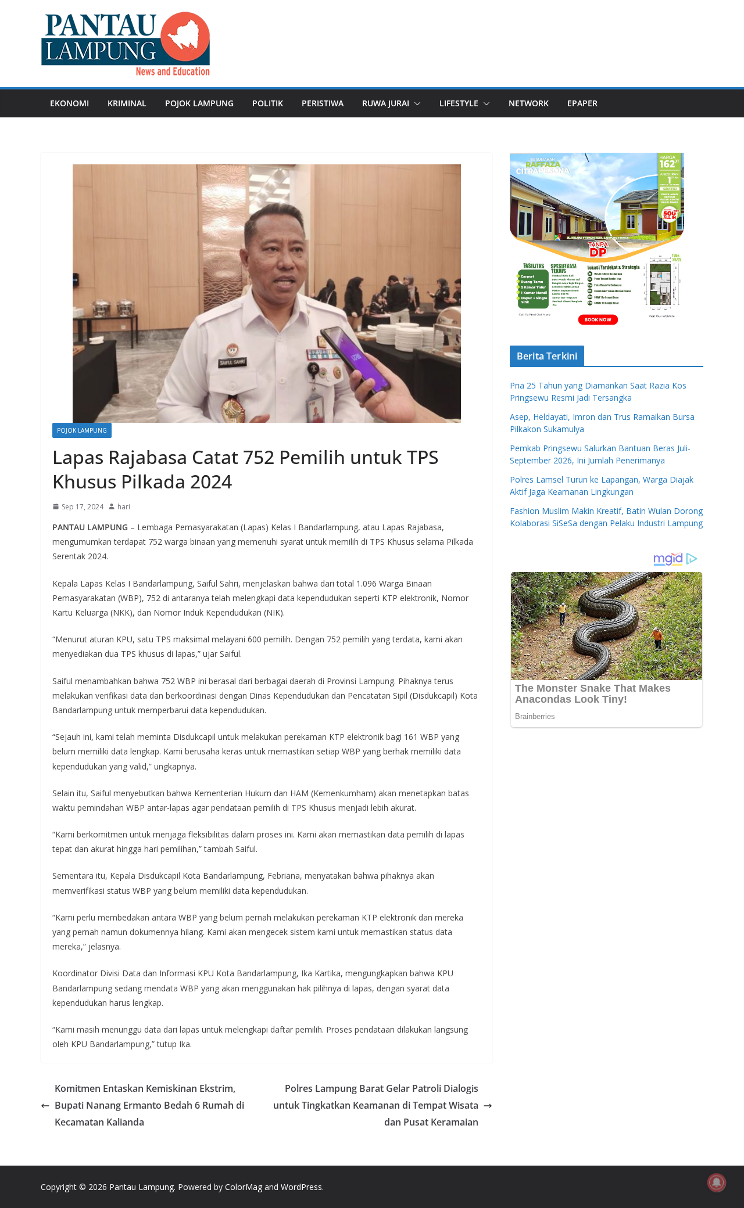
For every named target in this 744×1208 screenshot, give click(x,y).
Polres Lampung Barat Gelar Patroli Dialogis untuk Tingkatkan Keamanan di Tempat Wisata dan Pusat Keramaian (375, 1105)
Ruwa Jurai (385, 103)
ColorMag (243, 1186)
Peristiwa (323, 103)
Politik (267, 103)
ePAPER (582, 103)
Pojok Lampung (199, 103)
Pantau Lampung (141, 1186)
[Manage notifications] (716, 1182)
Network (529, 103)
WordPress (301, 1186)
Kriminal (127, 103)
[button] (415, 103)
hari (123, 507)
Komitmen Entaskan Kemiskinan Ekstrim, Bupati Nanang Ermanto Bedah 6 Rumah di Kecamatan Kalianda (149, 1105)
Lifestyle (458, 103)
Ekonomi (69, 103)
